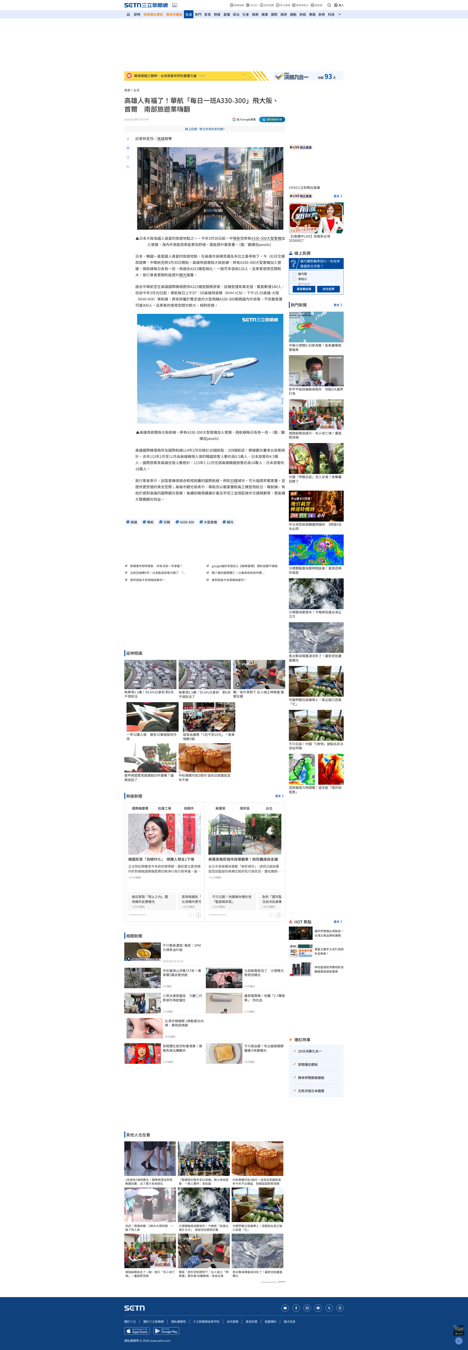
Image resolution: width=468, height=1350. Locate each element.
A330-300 (259, 238)
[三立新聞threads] (340, 1308)
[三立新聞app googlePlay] (166, 1331)
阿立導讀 (285, 5)
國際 (274, 14)
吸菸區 (245, 808)
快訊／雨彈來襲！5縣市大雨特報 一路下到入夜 (149, 1228)
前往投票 (328, 289)
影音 (207, 14)
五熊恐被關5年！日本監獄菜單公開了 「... (157, 573)
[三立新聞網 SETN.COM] (128, 14)
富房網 (318, 5)
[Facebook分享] (127, 139)
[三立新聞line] (318, 1308)
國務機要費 (140, 808)
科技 (331, 14)
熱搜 (217, 14)
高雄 (161, 138)
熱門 (198, 14)
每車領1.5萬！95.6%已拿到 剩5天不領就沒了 (205, 694)
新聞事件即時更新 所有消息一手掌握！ (156, 566)
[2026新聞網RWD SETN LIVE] (174, 5)
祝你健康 (269, 5)
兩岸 (283, 14)
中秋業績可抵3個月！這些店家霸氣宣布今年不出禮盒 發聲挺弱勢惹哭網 (257, 1181)
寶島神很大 (302, 5)
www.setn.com (160, 1340)
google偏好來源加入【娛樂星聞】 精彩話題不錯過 (245, 566)
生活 (188, 14)
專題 (312, 14)
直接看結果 (304, 289)
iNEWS (254, 5)
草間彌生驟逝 (153, 14)
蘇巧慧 (302, 274)
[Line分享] (127, 148)
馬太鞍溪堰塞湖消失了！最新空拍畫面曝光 (257, 1274)
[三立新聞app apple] (137, 1331)
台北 (269, 808)
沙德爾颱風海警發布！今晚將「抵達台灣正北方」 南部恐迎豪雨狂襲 (204, 1228)
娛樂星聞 (239, 5)
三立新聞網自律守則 (206, 1321)
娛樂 (255, 14)
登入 (341, 5)
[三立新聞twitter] (329, 1308)
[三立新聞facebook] (296, 1308)
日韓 (234, 480)
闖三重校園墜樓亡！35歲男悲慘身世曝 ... (238, 573)
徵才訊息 (289, 1321)
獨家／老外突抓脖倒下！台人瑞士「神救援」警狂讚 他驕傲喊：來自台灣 (204, 1274)
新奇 (321, 14)
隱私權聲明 (178, 1321)
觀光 (182, 274)
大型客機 (274, 238)
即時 (137, 14)
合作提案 (232, 1321)
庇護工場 (164, 808)
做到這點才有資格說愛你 (146, 580)
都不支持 (304, 284)
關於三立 (130, 1321)
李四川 (302, 279)
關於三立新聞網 (153, 1321)
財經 (302, 14)
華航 (236, 238)
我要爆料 (270, 1321)
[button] (329, 5)
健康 (264, 14)
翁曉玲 (189, 808)
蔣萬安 (220, 808)
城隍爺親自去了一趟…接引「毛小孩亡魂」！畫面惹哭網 (150, 1274)
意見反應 (251, 1321)
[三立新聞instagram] (307, 1308)
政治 (236, 14)
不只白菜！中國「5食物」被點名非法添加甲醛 (316, 746)
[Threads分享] (127, 157)
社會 (245, 14)
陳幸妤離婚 (174, 14)
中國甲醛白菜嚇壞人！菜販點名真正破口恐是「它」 (257, 1228)
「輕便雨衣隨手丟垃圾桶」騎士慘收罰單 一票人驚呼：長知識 (204, 1181)
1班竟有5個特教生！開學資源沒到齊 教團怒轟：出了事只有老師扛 (150, 1181)
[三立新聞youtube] (285, 1308)
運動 (293, 14)
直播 (226, 14)
